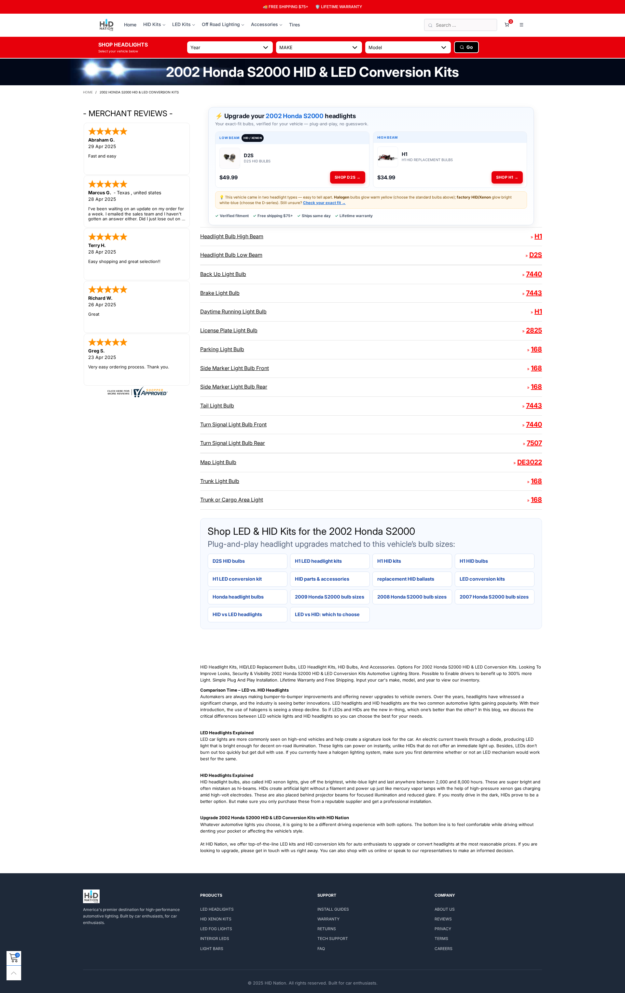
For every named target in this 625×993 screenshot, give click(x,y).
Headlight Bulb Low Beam (231, 255)
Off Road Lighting (221, 24)
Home (130, 24)
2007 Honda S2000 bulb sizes (494, 597)
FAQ (321, 948)
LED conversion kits (482, 579)
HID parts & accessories (322, 579)
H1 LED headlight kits (318, 561)
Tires (294, 24)
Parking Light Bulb (222, 349)
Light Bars (211, 948)
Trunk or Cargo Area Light (231, 499)
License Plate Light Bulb (228, 330)
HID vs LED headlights (237, 614)
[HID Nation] (106, 25)
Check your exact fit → (324, 202)
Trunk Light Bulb (219, 481)
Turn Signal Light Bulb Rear (232, 443)
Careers (443, 948)
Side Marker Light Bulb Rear (233, 386)
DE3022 (529, 462)
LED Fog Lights (216, 928)
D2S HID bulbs (229, 561)
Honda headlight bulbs (238, 597)
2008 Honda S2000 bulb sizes (412, 597)
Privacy (443, 928)
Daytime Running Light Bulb (233, 311)
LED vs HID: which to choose (327, 614)
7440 (534, 274)
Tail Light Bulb (217, 405)
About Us (445, 909)
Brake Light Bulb (220, 293)
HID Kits (152, 24)
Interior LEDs (214, 938)
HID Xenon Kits (215, 919)
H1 (538, 236)
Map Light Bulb (218, 462)
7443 (534, 293)
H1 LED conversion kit (237, 579)
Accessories (264, 24)
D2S (535, 255)
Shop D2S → (347, 177)
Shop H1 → (507, 177)
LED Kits (181, 24)
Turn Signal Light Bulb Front (233, 424)
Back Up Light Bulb (223, 274)
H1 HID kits (389, 561)
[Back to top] (14, 973)
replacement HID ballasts (405, 579)
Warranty (328, 919)
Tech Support (332, 938)
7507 (534, 443)
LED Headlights (217, 909)
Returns (326, 928)
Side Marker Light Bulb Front (234, 368)
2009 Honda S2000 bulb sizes (329, 597)
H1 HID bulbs (474, 561)
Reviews (443, 919)
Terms (441, 938)
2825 (534, 330)
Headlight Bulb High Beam (231, 236)
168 (536, 349)
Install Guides (333, 909)
